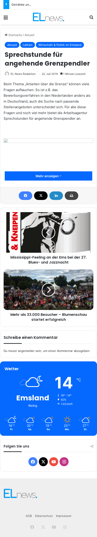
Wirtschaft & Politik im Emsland (59, 45)
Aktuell (29, 35)
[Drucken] (71, 195)
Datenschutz (44, 516)
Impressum (63, 516)
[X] (41, 195)
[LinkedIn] (56, 195)
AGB (29, 516)
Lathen (27, 45)
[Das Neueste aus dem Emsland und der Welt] (48, 16)
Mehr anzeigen (47, 176)
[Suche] (91, 19)
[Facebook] (25, 195)
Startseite (14, 35)
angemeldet (26, 351)
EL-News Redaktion (23, 74)
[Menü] (5, 19)
